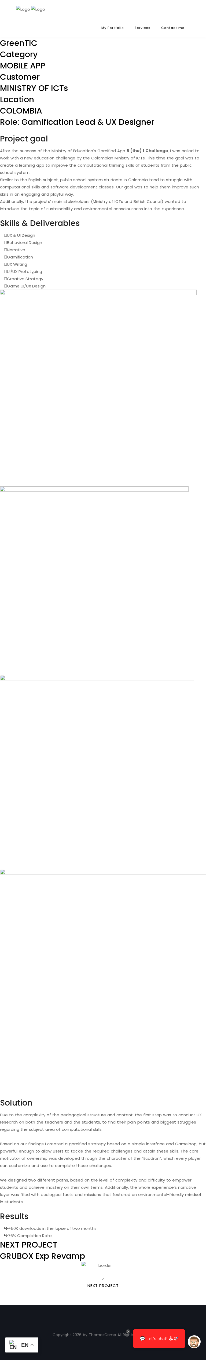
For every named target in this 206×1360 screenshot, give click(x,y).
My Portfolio (112, 27)
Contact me (173, 27)
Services (142, 27)
